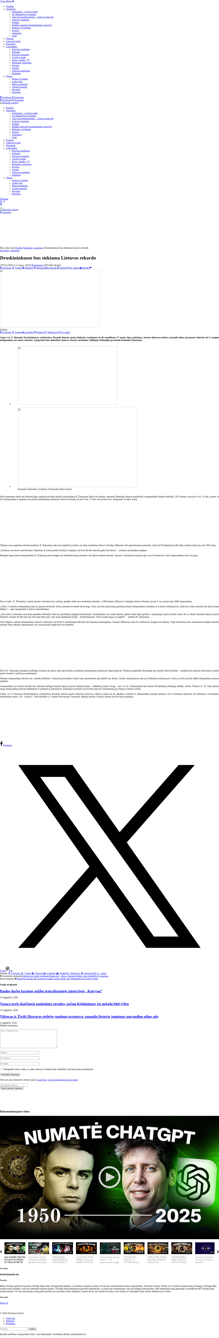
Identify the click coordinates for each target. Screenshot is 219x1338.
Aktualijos (17, 33)
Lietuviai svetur (13, 41)
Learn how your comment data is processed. (57, 1080)
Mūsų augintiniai (20, 84)
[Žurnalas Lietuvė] (9, 103)
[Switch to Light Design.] (4, 201)
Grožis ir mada (19, 57)
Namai (9, 76)
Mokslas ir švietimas (21, 28)
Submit (32, 1329)
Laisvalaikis (11, 46)
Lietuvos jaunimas (20, 20)
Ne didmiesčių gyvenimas (24, 14)
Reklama (10, 1321)
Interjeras (16, 92)
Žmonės (10, 38)
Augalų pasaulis (19, 87)
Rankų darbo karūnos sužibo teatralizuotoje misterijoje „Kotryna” (51, 991)
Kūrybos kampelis (20, 54)
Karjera (15, 30)
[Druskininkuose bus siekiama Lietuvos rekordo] (50, 327)
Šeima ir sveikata (20, 79)
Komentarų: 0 (38, 265)
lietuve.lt (4, 1303)
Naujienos (10, 9)
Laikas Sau (17, 81)
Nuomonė (10, 44)
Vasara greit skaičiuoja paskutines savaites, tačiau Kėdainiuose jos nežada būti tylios (64, 1004)
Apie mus (10, 1318)
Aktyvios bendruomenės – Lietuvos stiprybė (32, 17)
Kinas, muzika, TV (21, 60)
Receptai (16, 89)
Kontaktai (10, 1323)
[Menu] (1, 207)
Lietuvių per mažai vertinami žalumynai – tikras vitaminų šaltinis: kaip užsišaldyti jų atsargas (65, 976)
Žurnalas (4, 199)
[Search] (1, 204)
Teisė (14, 36)
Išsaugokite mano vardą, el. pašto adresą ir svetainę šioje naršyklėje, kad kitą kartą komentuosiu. (49, 1069)
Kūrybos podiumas (21, 49)
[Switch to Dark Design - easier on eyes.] (1, 201)
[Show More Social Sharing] (90, 268)
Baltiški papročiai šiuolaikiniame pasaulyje (32, 25)
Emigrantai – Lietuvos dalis (25, 11)
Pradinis (10, 6)
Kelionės (16, 52)
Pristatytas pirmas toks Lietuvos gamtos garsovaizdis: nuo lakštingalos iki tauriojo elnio (57, 978)
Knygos (15, 65)
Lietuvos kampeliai (21, 71)
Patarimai (16, 73)
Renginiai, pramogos (21, 63)
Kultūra (15, 22)
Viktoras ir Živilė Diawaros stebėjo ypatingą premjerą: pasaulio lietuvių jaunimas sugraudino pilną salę (79, 1016)
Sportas (15, 68)
